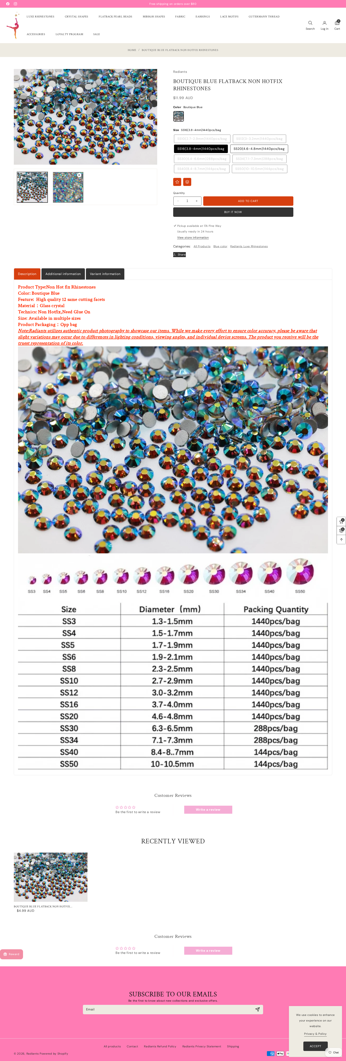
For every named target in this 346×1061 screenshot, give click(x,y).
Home (132, 50)
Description (27, 274)
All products (112, 1046)
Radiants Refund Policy (160, 1046)
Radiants (32, 1053)
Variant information (105, 274)
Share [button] (182, 254)
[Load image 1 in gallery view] (32, 187)
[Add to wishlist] (177, 182)
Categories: (182, 246)
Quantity (179, 193)
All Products (202, 246)
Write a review (208, 809)
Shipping (233, 1046)
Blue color (220, 246)
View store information (193, 237)
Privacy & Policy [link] (315, 1034)
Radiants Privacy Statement (201, 1046)
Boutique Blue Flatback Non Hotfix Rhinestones (42, 906)
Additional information (63, 274)
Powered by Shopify (54, 1053)
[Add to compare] (187, 182)
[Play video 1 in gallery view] (68, 187)
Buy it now (233, 212)
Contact (132, 1046)
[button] (41, 16)
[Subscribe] (257, 1009)
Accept (315, 1046)
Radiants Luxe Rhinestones (249, 246)
